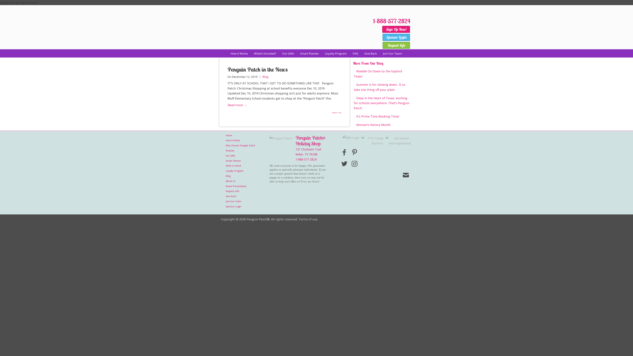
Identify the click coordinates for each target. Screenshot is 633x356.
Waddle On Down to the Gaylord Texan (378, 73)
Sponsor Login (233, 206)
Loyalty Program (234, 170)
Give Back (231, 196)
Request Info (232, 191)
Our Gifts (230, 155)
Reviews (230, 150)
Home (229, 135)
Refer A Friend (233, 165)
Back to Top (336, 113)
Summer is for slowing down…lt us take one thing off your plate (379, 87)
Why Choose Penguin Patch (240, 145)
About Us (231, 181)
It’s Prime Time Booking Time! (377, 116)
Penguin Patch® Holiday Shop (295, 31)
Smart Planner (233, 160)
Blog (265, 77)
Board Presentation (236, 186)
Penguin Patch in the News (257, 69)
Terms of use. (308, 219)
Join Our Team (233, 201)
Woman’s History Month (373, 125)
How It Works (233, 140)
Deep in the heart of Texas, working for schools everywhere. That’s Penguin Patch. (381, 103)
